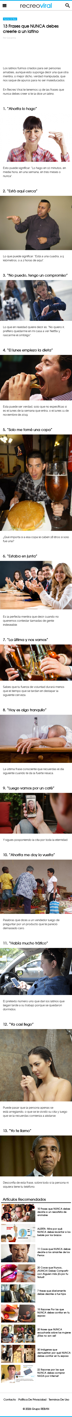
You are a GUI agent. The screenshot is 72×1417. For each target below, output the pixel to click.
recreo (36, 5)
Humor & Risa (10, 19)
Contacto (9, 1399)
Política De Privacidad (32, 1399)
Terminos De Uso (59, 1399)
